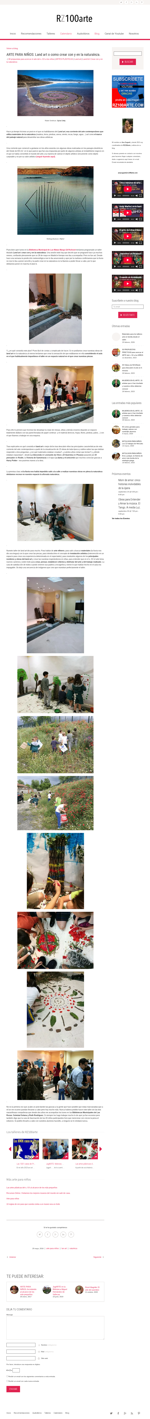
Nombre (48, 1345)
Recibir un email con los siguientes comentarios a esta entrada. (31, 1376)
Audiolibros (83, 33)
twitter (121, 2)
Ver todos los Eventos (121, 518)
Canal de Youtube (114, 33)
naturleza (73, 1248)
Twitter (40, 1234)
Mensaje (9, 1315)
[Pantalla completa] (140, 195)
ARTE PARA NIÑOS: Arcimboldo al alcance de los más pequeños (28, 1290)
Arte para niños (12, 1199)
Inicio (13, 33)
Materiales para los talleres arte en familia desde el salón (132, 337)
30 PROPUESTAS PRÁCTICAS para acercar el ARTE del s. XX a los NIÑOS (132, 352)
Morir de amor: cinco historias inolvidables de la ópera (129, 484)
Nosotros (134, 33)
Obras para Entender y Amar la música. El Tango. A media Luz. (129, 503)
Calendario (66, 33)
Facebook (48, 1234)
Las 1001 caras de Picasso (28, 1163)
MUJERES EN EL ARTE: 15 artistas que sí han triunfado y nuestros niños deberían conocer (132, 384)
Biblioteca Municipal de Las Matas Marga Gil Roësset (52, 250)
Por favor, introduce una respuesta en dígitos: (23, 1364)
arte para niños (52, 1248)
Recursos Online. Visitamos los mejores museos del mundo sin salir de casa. (38, 1193)
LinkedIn (63, 1234)
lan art (64, 1248)
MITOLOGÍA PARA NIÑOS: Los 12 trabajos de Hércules (132, 442)
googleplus (131, 2)
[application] (128, 189)
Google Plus (55, 1234)
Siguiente (97, 1257)
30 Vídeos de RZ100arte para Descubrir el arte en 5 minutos (132, 368)
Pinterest (71, 1234)
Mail (47, 1352)
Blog (97, 33)
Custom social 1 (142, 2)
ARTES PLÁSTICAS (64, 59)
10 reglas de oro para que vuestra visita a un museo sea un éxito (33, 1204)
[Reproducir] (115, 195)
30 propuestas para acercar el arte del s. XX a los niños (31, 59)
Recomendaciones (31, 33)
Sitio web (44, 1358)
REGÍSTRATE (129, 315)
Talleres (51, 33)
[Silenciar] (137, 195)
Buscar (129, 61)
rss (136, 2)
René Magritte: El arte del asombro (92, 1288)
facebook (126, 2)
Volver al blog (12, 48)
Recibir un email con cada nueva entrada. (23, 1381)
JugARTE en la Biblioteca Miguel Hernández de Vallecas (60, 1290)
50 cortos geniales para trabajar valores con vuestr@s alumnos (131, 429)
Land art (77, 59)
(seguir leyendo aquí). (45, 157)
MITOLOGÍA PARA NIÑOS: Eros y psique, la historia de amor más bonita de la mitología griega (132, 456)
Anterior (12, 1257)
